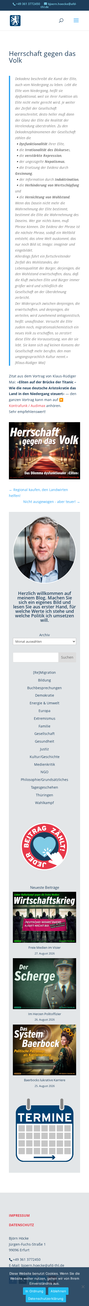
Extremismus (44, 718)
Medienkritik (44, 764)
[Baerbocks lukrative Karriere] (44, 1051)
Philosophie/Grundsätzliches (44, 779)
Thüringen (44, 795)
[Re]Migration (44, 672)
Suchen (67, 657)
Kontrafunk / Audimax (27, 405)
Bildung (44, 680)
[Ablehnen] (82, 1286)
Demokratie (44, 695)
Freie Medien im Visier (44, 947)
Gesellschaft (44, 733)
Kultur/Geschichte (45, 756)
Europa (44, 710)
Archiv (44, 634)
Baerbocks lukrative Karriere (44, 1080)
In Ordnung (34, 1291)
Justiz (44, 749)
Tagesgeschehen (44, 787)
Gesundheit (44, 741)
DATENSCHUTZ (21, 1224)
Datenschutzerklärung (46, 1299)
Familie (44, 726)
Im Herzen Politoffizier (44, 1014)
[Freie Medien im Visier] (44, 918)
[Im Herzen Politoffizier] (44, 984)
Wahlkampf (44, 802)
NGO (44, 771)
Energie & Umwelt (44, 703)
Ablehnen (58, 1291)
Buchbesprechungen (44, 687)
